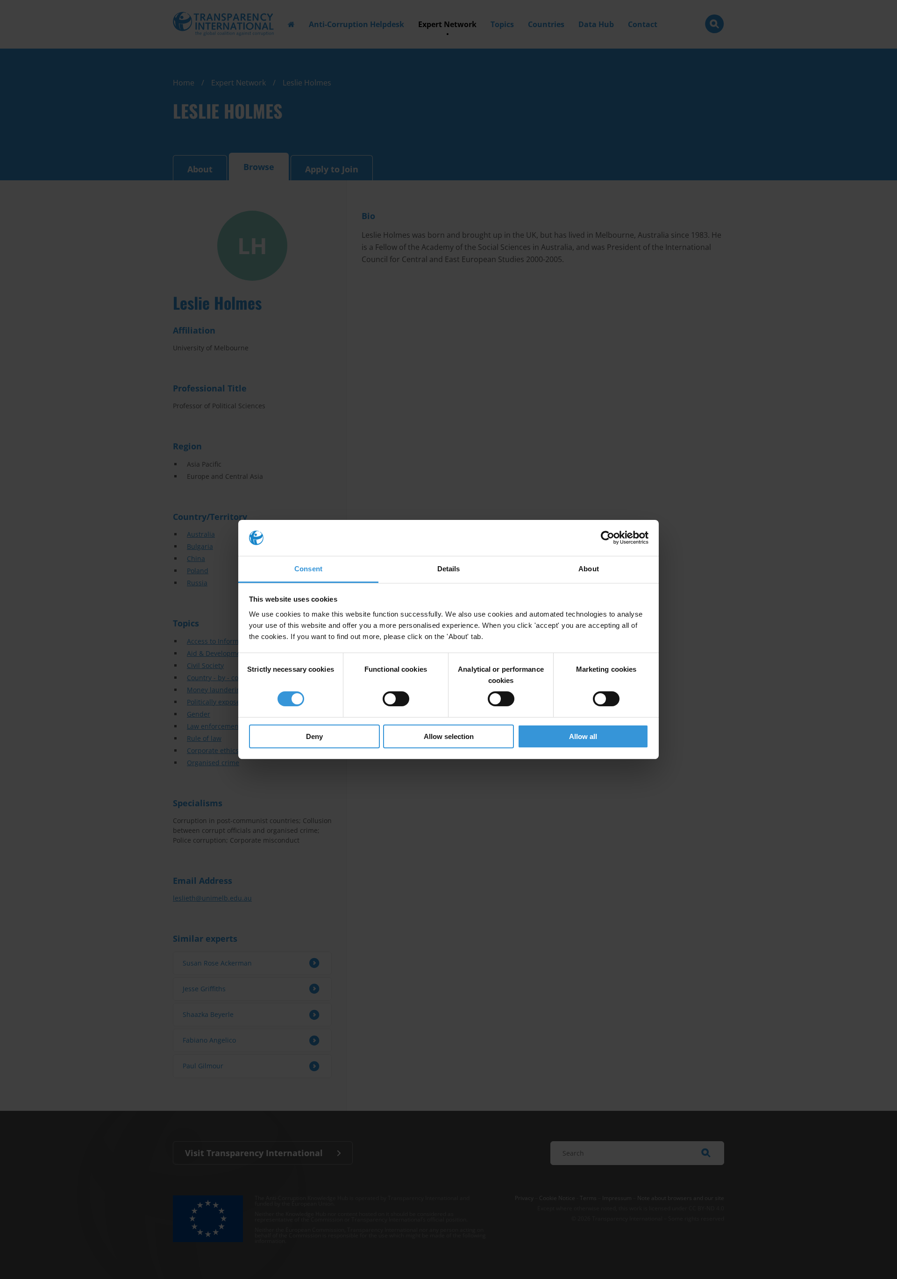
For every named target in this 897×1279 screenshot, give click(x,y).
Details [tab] (448, 569)
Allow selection (449, 736)
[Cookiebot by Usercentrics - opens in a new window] (607, 538)
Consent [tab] (308, 569)
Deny (314, 736)
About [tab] (588, 569)
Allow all (583, 736)
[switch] (396, 698)
